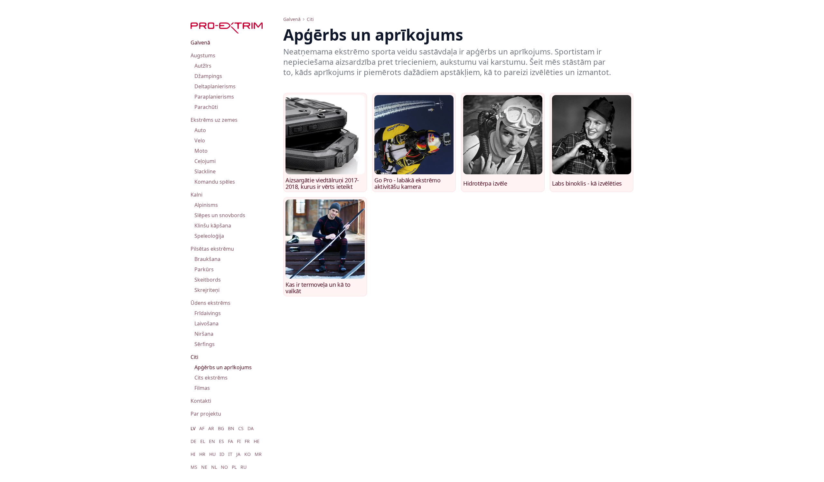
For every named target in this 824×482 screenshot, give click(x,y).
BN (231, 428)
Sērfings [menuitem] (204, 344)
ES (221, 441)
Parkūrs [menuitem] (204, 269)
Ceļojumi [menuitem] (205, 161)
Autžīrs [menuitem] (202, 65)
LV (193, 428)
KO (247, 454)
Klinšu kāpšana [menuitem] (212, 225)
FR (247, 441)
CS (241, 428)
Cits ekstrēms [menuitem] (211, 377)
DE (193, 441)
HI (193, 454)
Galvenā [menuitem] (200, 42)
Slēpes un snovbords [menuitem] (219, 215)
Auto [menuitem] (200, 130)
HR (202, 454)
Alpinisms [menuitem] (206, 204)
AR (211, 428)
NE (204, 467)
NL (214, 467)
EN (212, 441)
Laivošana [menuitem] (206, 323)
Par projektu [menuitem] (206, 413)
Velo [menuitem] (199, 140)
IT (230, 454)
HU (212, 454)
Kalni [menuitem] (196, 194)
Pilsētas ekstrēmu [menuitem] (212, 248)
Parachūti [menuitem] (206, 107)
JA (238, 454)
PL (234, 467)
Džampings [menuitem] (208, 76)
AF (201, 428)
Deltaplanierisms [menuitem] (215, 86)
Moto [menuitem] (201, 150)
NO (224, 467)
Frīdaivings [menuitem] (207, 313)
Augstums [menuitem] (203, 55)
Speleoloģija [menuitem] (209, 235)
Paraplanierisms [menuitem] (214, 96)
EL (202, 441)
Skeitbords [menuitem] (207, 279)
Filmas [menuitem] (202, 387)
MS (194, 467)
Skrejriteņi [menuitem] (207, 290)
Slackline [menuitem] (205, 171)
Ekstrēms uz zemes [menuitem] (214, 119)
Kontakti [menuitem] (201, 400)
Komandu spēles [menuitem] (214, 181)
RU (243, 467)
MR (258, 454)
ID (222, 454)
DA (251, 428)
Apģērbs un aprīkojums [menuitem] (223, 367)
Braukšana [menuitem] (207, 259)
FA (230, 441)
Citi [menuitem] (194, 357)
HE (256, 441)
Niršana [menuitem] (203, 333)
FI (239, 441)
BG (221, 428)
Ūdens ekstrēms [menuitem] (210, 302)
